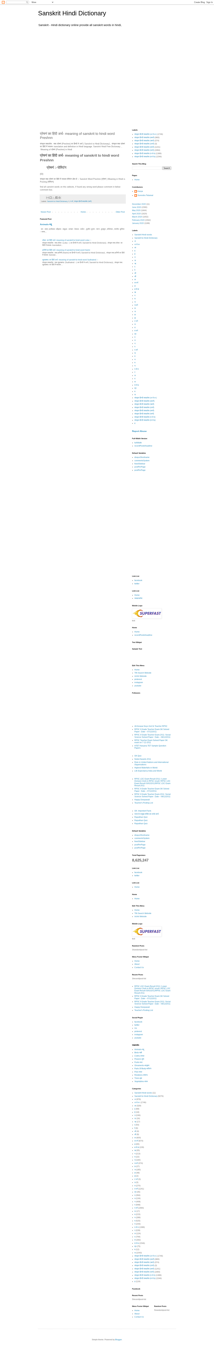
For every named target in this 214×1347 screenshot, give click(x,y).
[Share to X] (53, 197)
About (136, 964)
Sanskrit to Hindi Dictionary (57, 201)
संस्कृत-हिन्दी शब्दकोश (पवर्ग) (83, 201)
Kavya (140, 191)
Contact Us (139, 967)
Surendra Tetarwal (145, 195)
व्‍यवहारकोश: (138, 598)
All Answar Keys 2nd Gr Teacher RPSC (150, 726)
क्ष (135, 286)
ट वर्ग (136, 321)
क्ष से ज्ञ (136, 289)
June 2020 (136, 207)
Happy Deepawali (142, 800)
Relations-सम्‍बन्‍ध (141, 1075)
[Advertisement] (107, 53)
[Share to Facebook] (56, 197)
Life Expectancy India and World (148, 771)
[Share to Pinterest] (59, 197)
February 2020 (138, 220)
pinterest (138, 679)
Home (83, 212)
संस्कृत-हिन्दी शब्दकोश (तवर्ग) (144, 147)
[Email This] (47, 197)
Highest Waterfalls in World (145, 768)
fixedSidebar (139, 464)
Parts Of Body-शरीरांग (142, 1068)
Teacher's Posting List (143, 803)
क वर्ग (136, 283)
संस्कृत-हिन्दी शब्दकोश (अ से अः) (145, 134)
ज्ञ (135, 315)
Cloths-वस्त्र (139, 1056)
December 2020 (139, 204)
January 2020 (138, 223)
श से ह (136, 385)
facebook (138, 580)
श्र (135, 388)
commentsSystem (141, 461)
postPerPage (140, 467)
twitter (136, 584)
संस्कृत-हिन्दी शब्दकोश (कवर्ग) (144, 137)
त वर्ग (136, 331)
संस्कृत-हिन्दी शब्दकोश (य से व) (144, 153)
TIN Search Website (142, 673)
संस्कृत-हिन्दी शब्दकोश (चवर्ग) (144, 141)
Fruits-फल (138, 1062)
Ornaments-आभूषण (141, 1065)
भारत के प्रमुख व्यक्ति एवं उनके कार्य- (146, 814)
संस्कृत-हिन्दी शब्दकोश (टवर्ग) (144, 144)
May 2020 (136, 210)
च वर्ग (136, 305)
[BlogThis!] (50, 197)
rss (135, 1028)
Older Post (120, 212)
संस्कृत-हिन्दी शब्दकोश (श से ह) (145, 157)
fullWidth (138, 443)
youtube (137, 686)
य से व (136, 369)
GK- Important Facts (142, 811)
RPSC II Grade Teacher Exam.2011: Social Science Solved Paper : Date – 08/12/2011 (152, 736)
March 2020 (137, 217)
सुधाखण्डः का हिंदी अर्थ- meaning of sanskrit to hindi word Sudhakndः (70, 260)
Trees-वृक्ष (138, 1078)
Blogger (118, 1340)
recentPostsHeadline (143, 446)
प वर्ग (71, 201)
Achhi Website (140, 676)
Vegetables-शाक (141, 1081)
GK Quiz (137, 756)
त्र (135, 334)
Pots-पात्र (138, 1072)
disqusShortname (141, 457)
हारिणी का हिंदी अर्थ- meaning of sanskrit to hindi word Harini (66, 250)
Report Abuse (139, 431)
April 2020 (136, 214)
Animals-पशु (46, 224)
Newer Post (46, 212)
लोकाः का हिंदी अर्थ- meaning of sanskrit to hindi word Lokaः (66, 240)
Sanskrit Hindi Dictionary (72, 13)
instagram (138, 682)
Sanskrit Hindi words (143, 235)
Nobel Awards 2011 (142, 759)
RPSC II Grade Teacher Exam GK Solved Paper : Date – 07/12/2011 (151, 730)
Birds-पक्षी (138, 1052)
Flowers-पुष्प (139, 1059)
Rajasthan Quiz (141, 817)
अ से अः (137, 244)
